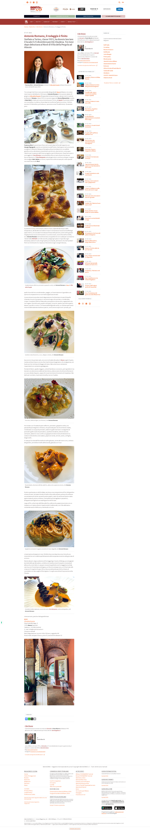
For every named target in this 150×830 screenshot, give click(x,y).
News (26, 785)
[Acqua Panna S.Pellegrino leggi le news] (56, 9)
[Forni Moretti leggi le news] (81, 9)
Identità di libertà (81, 787)
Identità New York (81, 779)
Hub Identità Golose (62, 16)
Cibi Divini (39, 27)
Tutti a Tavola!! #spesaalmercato (85, 785)
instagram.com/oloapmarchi (37, 751)
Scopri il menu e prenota (57, 805)
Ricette (38, 22)
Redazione (27, 781)
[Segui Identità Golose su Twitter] (34, 2)
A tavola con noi (80, 794)
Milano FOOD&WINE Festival (84, 774)
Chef (31, 22)
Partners (26, 783)
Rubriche (46, 22)
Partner (54, 22)
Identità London (80, 778)
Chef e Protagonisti (30, 776)
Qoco (77, 789)
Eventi (63, 22)
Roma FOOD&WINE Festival (84, 776)
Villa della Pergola (29, 621)
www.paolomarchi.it (32, 749)
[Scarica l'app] (107, 808)
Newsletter (71, 22)
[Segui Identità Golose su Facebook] (27, 2)
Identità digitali (88, 16)
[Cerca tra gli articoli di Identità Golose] (119, 2)
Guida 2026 (105, 776)
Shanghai (78, 793)
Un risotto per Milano (82, 791)
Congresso (36, 16)
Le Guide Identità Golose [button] (113, 16)
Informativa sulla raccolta (75, 828)
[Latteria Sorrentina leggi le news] (119, 9)
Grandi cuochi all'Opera (83, 781)
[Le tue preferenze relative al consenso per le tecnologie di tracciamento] (1, 622)
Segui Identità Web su (85, 298)
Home (26, 27)
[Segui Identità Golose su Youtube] (37, 2)
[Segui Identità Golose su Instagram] (31, 2)
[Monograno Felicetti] (107, 9)
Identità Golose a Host (82, 783)
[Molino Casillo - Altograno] (68, 9)
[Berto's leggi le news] (94, 9)
